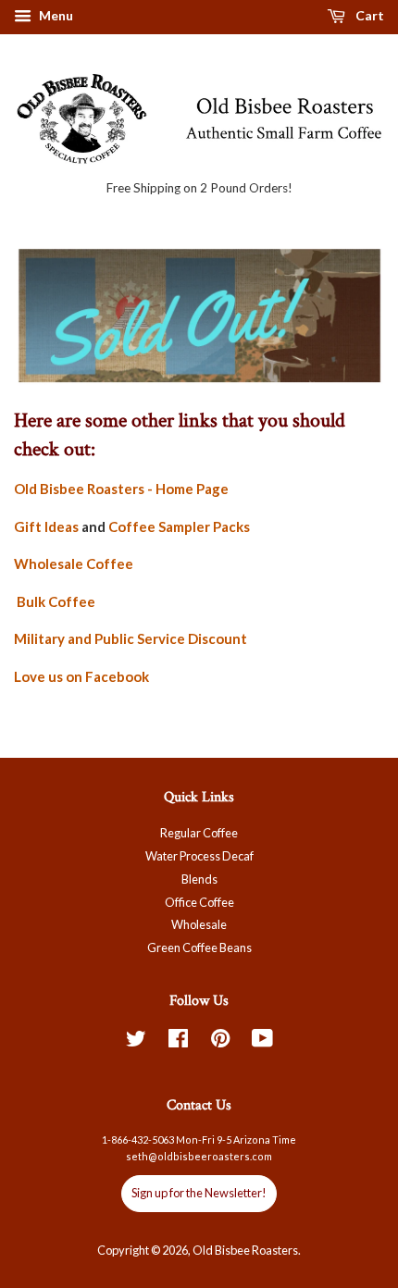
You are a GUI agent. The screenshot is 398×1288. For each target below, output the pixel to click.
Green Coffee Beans (199, 947)
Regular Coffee (199, 832)
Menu (54, 15)
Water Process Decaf (199, 855)
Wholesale (199, 924)
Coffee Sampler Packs (179, 526)
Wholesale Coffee (73, 563)
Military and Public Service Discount (130, 638)
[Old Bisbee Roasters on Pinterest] (220, 1041)
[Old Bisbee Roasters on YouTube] (262, 1041)
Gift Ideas (46, 526)
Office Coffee (199, 902)
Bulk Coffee (54, 601)
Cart (368, 15)
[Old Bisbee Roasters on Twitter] (136, 1041)
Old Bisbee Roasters (245, 1250)
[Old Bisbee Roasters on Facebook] (178, 1041)
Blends (199, 879)
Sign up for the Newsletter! (199, 1192)
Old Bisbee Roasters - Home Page (121, 488)
